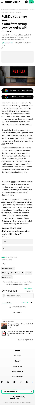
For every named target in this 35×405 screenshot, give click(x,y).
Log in (25, 288)
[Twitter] (20, 382)
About (17, 350)
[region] (17, 314)
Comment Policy (14, 284)
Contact (17, 356)
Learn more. (31, 9)
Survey (10, 259)
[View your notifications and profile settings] (32, 302)
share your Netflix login (19, 138)
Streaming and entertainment (11, 12)
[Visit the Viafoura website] (29, 340)
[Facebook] (2, 382)
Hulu (13, 182)
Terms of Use (17, 366)
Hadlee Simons (8, 43)
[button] (17, 2)
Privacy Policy (17, 371)
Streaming (4, 259)
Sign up (30, 288)
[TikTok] (33, 382)
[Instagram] (8, 382)
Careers (17, 361)
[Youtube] (14, 382)
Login (31, 2)
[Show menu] (2, 2)
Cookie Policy (17, 377)
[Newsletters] (27, 382)
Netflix (4, 153)
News (3, 257)
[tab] (6, 302)
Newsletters (12, 257)
